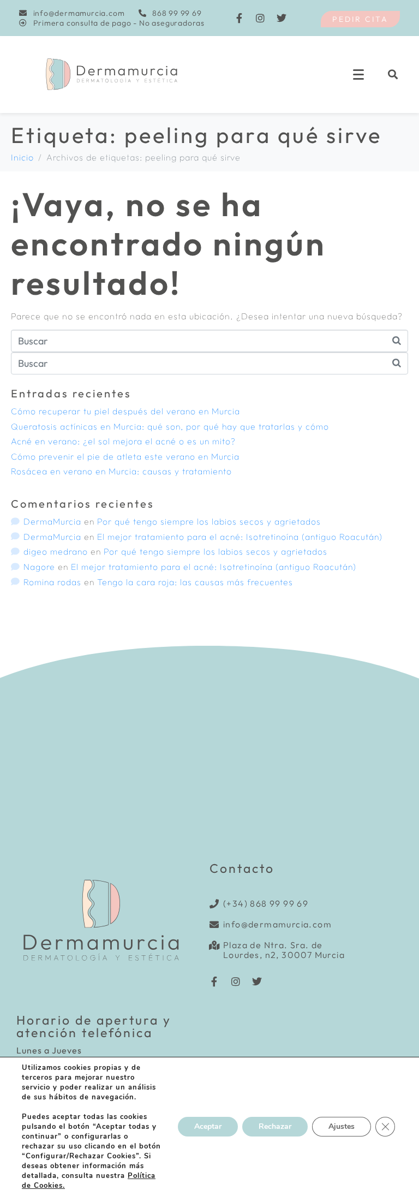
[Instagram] (261, 18)
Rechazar (275, 1126)
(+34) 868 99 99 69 (265, 903)
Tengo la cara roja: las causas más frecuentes (195, 581)
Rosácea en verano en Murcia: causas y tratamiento (121, 471)
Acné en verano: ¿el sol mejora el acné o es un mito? (123, 441)
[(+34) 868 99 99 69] (214, 903)
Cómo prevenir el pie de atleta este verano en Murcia (125, 456)
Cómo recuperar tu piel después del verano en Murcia (125, 411)
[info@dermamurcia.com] (214, 924)
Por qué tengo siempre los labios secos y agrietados (209, 521)
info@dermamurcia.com (277, 924)
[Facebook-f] (239, 18)
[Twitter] (282, 18)
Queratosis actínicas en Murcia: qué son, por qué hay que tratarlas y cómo (170, 426)
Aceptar (208, 1126)
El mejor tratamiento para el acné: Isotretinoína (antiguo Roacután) (239, 536)
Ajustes (341, 1126)
